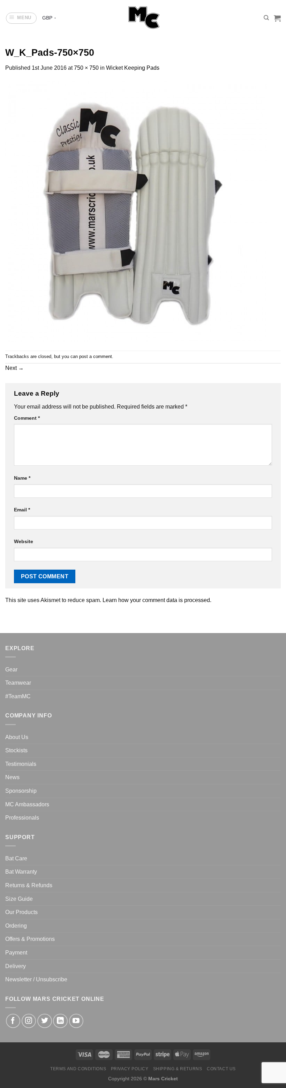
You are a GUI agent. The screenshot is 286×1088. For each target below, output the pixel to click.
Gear (11, 669)
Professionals (22, 818)
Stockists (16, 750)
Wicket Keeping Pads (132, 68)
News (12, 777)
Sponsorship (21, 791)
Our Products (21, 912)
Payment (16, 953)
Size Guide (19, 899)
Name (22, 478)
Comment (27, 418)
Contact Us (221, 1068)
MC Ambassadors (27, 804)
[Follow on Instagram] (29, 1021)
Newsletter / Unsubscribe (36, 979)
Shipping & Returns (177, 1068)
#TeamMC (18, 696)
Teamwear (18, 683)
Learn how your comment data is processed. (157, 600)
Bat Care (16, 858)
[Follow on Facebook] (13, 1021)
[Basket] (277, 18)
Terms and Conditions (78, 1068)
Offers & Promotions (30, 939)
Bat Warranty (21, 872)
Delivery (15, 966)
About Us (16, 737)
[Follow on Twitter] (44, 1021)
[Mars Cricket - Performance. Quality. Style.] (143, 18)
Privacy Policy (130, 1068)
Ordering (16, 926)
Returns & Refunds (28, 885)
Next (14, 368)
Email (22, 509)
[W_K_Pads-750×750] (136, 211)
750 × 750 (86, 68)
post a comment (95, 356)
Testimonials (20, 764)
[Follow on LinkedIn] (60, 1021)
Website (23, 541)
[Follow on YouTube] (76, 1021)
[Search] (266, 17)
